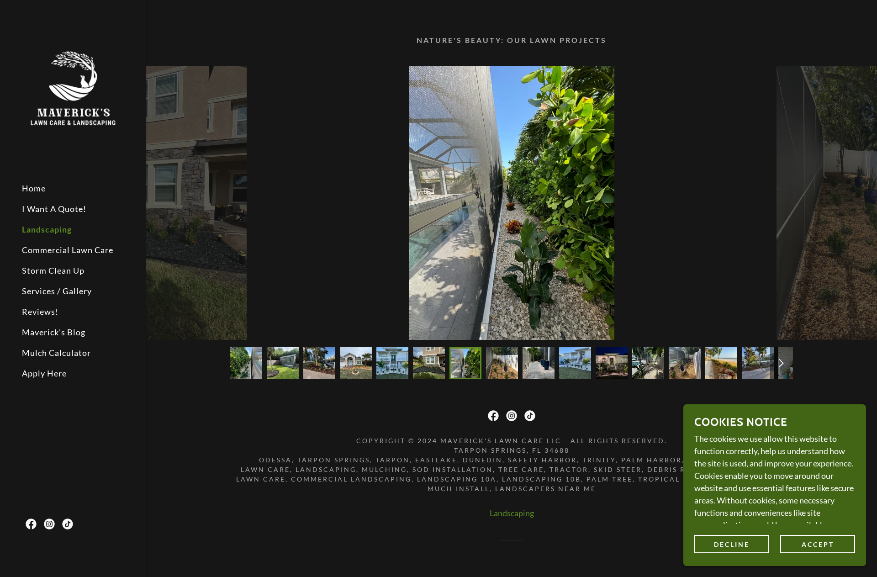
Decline (732, 544)
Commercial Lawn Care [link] (67, 250)
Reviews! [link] (40, 312)
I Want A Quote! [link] (54, 209)
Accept (818, 544)
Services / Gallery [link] (57, 291)
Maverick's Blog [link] (53, 332)
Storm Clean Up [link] (53, 270)
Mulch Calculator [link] (56, 353)
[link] (73, 87)
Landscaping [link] (47, 229)
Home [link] (34, 188)
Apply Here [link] (44, 373)
